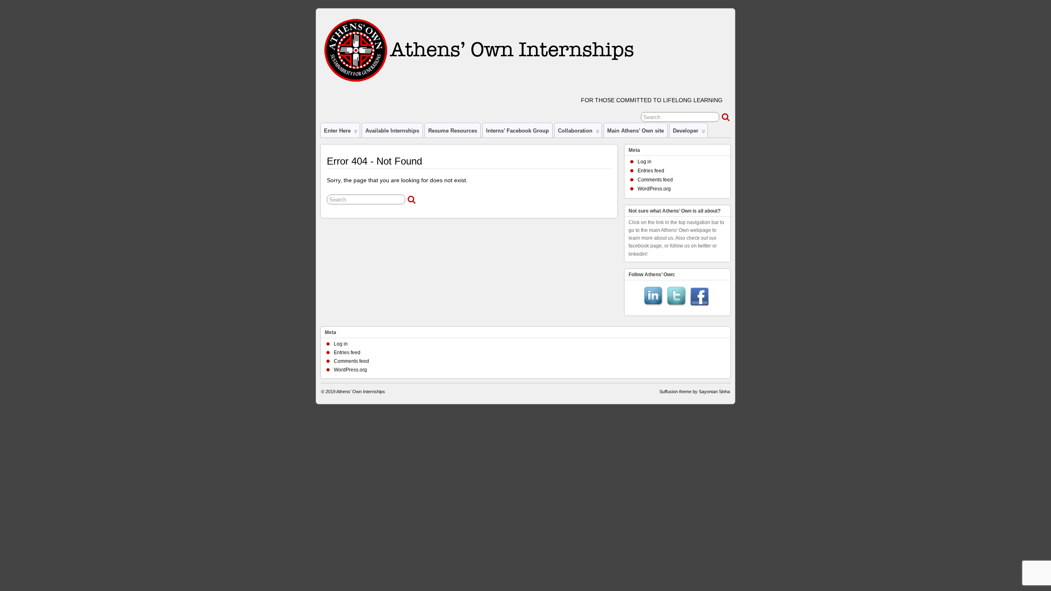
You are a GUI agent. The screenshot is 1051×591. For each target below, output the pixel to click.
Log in (645, 162)
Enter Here (337, 131)
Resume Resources (452, 131)
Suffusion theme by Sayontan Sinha (694, 391)
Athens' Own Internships (360, 391)
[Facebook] (699, 297)
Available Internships (392, 131)
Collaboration (575, 131)
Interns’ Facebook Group (517, 131)
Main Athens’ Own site (635, 131)
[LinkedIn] (653, 297)
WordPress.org (654, 189)
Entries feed (651, 171)
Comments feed (655, 180)
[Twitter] (676, 297)
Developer (685, 131)
